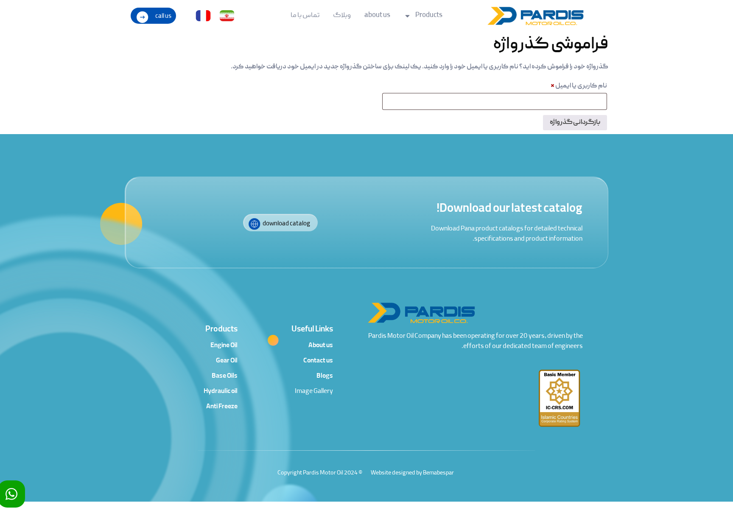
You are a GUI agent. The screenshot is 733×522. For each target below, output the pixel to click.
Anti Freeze (222, 407)
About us (320, 346)
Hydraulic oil (221, 391)
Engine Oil (224, 346)
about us (377, 16)
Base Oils (225, 376)
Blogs (324, 376)
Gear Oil (227, 361)
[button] (153, 16)
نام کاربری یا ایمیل (571, 85)
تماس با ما (305, 16)
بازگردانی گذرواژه (575, 122)
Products (428, 16)
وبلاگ (342, 16)
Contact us (318, 361)
